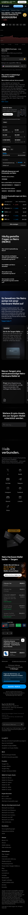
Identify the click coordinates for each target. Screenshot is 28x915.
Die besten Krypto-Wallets (9, 745)
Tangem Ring (5, 768)
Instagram (8, 492)
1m (10, 24)
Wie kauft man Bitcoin (8, 807)
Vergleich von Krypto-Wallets (10, 747)
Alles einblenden (6, 821)
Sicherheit (5, 856)
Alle (24, 24)
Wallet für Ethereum (7, 780)
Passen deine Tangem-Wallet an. (11, 865)
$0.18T (24, 212)
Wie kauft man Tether (8, 819)
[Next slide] (24, 625)
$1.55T (24, 204)
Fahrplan (4, 875)
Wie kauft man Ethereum (9, 810)
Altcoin (4, 842)
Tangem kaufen (18, 6)
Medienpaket (5, 877)
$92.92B (24, 219)
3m (14, 24)
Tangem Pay (5, 763)
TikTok (8, 510)
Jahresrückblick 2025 (8, 882)
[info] (12, 132)
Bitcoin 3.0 (5, 840)
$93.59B (24, 215)
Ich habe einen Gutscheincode (19, 661)
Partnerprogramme (7, 863)
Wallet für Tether (6, 787)
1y (20, 24)
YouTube (7, 483)
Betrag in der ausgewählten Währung (11, 62)
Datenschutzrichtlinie (12, 729)
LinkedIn (20, 501)
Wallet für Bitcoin (7, 777)
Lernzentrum (5, 873)
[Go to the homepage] (5, 6)
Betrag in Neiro (5, 56)
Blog (3, 868)
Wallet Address (6, 845)
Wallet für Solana (6, 782)
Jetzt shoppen (22, 2)
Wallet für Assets (6, 789)
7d (6, 24)
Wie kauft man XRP (7, 817)
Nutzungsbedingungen (8, 828)
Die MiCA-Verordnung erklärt (10, 757)
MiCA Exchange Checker (9, 754)
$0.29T (24, 208)
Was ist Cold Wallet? (7, 743)
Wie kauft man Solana (8, 812)
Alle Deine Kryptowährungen (10, 801)
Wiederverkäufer (6, 861)
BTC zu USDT (5, 796)
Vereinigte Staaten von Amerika (14, 667)
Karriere (4, 884)
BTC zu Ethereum (7, 798)
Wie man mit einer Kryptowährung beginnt (14, 740)
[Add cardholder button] (22, 640)
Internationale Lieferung (9, 858)
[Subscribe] (21, 724)
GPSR (3, 833)
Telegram (20, 483)
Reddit (20, 474)
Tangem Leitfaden (7, 880)
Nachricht (4, 870)
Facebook (20, 492)
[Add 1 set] (11, 633)
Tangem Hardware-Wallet (9, 770)
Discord (8, 501)
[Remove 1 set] (3, 633)
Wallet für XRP (6, 784)
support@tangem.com (7, 709)
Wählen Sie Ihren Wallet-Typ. (13, 575)
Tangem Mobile (6, 766)
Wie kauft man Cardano (8, 814)
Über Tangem (5, 854)
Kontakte (4, 887)
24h (3, 24)
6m (17, 24)
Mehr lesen (4, 101)
